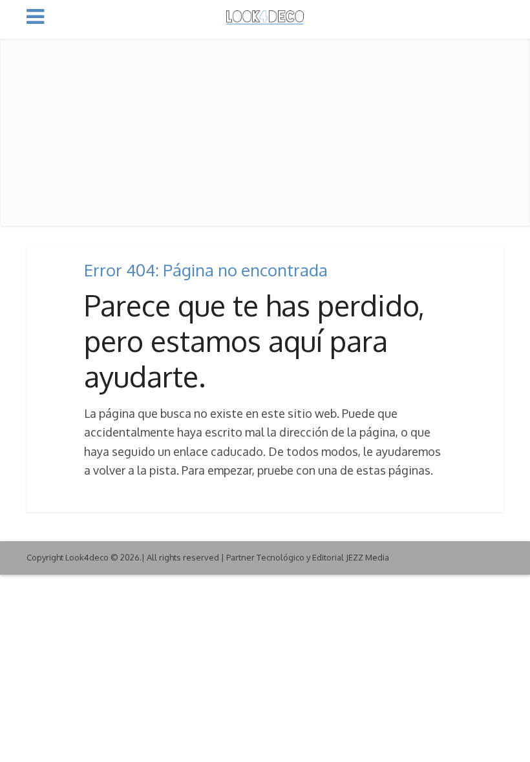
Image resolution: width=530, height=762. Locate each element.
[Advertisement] (265, 129)
